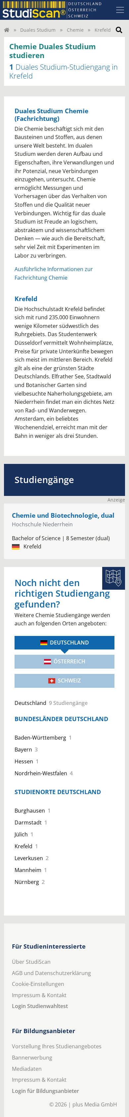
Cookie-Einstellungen (38, 984)
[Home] (6, 30)
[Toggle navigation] (120, 10)
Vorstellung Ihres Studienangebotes (57, 1046)
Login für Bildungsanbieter (45, 1091)
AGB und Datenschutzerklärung (51, 973)
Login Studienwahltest (40, 1006)
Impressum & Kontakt (39, 995)
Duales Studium (38, 30)
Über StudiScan (31, 961)
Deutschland (69, 642)
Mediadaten (27, 1068)
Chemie (75, 30)
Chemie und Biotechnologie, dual (63, 515)
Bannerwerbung (32, 1057)
